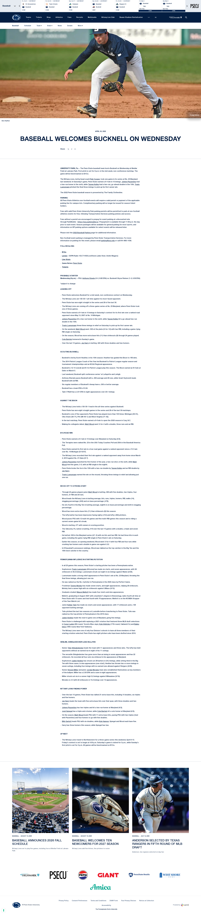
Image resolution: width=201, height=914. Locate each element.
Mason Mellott (82, 592)
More (80, 25)
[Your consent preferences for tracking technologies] (4, 910)
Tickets (39, 17)
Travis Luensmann (69, 325)
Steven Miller (73, 670)
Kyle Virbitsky (104, 624)
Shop (49, 17)
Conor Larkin (69, 624)
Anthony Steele (88, 278)
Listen (64, 256)
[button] (19, 6)
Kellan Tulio (72, 605)
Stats (49, 25)
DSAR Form (114, 900)
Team (38, 25)
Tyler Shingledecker (76, 648)
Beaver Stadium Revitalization (131, 17)
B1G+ (64, 252)
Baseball (15, 836)
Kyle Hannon (104, 721)
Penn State (77, 263)
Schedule (27, 25)
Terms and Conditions (98, 900)
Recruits (79, 17)
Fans (69, 17)
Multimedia (92, 17)
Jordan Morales (93, 670)
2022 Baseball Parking (82, 233)
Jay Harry (85, 343)
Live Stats (66, 259)
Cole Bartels (67, 339)
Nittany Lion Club (108, 17)
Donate (69, 26)
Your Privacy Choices (128, 900)
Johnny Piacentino (129, 182)
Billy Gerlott (67, 721)
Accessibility (106, 905)
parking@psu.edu (108, 241)
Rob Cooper (95, 179)
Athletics (59, 17)
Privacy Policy (63, 900)
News (60, 25)
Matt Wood (80, 329)
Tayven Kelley (93, 184)
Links (150, 10)
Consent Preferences (79, 900)
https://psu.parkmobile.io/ (88, 222)
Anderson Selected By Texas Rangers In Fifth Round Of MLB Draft (157, 844)
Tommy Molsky (76, 586)
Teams (28, 17)
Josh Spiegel (67, 711)
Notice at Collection (146, 900)
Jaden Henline (67, 618)
